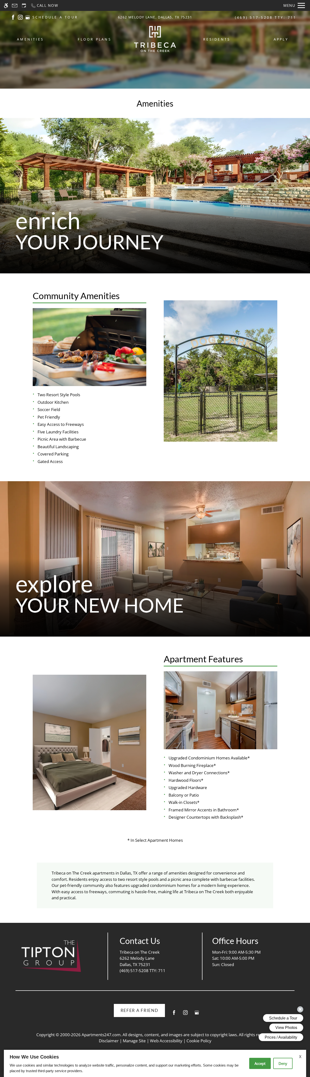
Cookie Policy (198, 1040)
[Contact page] (14, 5)
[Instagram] (185, 1014)
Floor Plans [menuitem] (94, 39)
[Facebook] (174, 1014)
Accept (260, 1063)
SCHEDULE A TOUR (55, 17)
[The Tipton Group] (50, 955)
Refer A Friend (139, 1010)
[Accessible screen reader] (6, 5)
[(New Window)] (13, 17)
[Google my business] (197, 1014)
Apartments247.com (101, 1034)
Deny (283, 1063)
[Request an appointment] (24, 5)
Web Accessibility (166, 1040)
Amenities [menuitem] (30, 39)
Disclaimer (109, 1040)
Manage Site (134, 1040)
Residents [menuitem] (216, 39)
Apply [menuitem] (281, 39)
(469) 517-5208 (265, 17)
